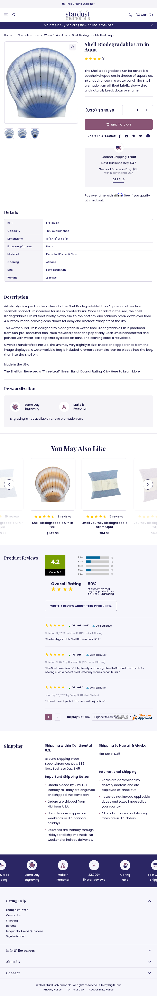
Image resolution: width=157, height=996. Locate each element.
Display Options (78, 717)
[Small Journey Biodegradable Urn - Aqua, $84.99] (52, 484)
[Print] (148, 136)
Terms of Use (75, 989)
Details (119, 179)
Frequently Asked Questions (24, 931)
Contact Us (13, 915)
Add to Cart (121, 125)
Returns (11, 926)
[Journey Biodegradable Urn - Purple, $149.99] (104, 484)
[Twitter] (140, 136)
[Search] (14, 14)
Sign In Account (16, 936)
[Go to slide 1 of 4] (148, 484)
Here (114, 371)
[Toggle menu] (6, 15)
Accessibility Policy (101, 989)
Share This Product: (102, 136)
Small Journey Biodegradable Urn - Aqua (52, 525)
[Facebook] (120, 136)
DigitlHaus (114, 985)
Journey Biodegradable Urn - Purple (104, 525)
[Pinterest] (133, 136)
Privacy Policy (53, 989)
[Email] (126, 136)
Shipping (12, 921)
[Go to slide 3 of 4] (9, 484)
